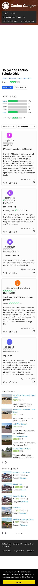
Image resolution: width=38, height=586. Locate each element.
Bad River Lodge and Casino (23, 519)
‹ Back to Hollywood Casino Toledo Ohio (17, 78)
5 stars (4, 101)
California (24, 501)
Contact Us (7, 551)
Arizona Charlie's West (21, 472)
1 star (4, 112)
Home (13, 13)
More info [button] (29, 577)
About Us (30, 551)
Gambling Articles (27, 21)
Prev (3, 462)
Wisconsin (24, 525)
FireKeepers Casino (20, 436)
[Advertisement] (19, 48)
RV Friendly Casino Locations (14, 17)
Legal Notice (19, 551)
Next (5, 462)
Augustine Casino (19, 496)
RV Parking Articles (10, 21)
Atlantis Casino (18, 484)
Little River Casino (19, 424)
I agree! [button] (19, 582)
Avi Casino (16, 508)
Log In (5, 13)
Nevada (23, 478)
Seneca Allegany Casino (22, 448)
